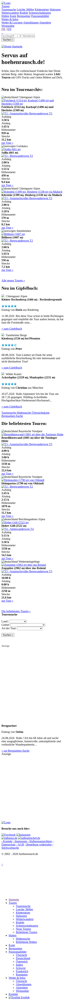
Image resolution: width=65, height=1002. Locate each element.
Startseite (16, 46)
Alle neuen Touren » (13, 280)
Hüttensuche (23, 938)
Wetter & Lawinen (12, 22)
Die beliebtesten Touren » (16, 611)
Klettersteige (42, 9)
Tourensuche (8, 9)
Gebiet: (5, 624)
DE (3, 29)
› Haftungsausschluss (40, 841)
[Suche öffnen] (1, 32)
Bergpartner (24, 16)
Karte (13, 16)
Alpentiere (45, 22)
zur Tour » (7, 142)
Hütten (5, 16)
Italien (19, 964)
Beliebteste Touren (26, 932)
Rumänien (22, 974)
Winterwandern (10, 12)
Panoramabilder (40, 16)
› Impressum (20, 841)
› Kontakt (6, 841)
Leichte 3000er (25, 9)
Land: (4, 621)
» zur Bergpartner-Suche (15, 750)
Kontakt (13, 994)
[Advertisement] (32, 680)
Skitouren (55, 9)
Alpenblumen (31, 22)
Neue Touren (23, 928)
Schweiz (21, 968)
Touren (5, 6)
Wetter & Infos (9, 19)
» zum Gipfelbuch (11, 328)
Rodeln (24, 12)
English (25, 997)
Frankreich (22, 971)
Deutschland (23, 958)
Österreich (22, 961)
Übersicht (21, 955)
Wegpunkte (7, 25)
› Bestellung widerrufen (38, 844)
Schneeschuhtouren (40, 12)
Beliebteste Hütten (26, 941)
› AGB (20, 844)
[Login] (2, 32)
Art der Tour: (8, 628)
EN (9, 29)
